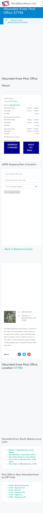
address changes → (12, 147)
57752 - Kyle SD (14, 490)
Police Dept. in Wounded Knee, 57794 (23, 464)
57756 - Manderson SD (17, 497)
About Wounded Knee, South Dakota (22, 457)
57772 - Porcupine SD (17, 492)
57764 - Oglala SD (15, 495)
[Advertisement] (21, 50)
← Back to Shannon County (17, 249)
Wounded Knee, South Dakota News (22, 455)
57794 (18, 368)
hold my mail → (31, 147)
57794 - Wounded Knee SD (18, 485)
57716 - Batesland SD (17, 488)
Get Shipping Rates (12, 192)
